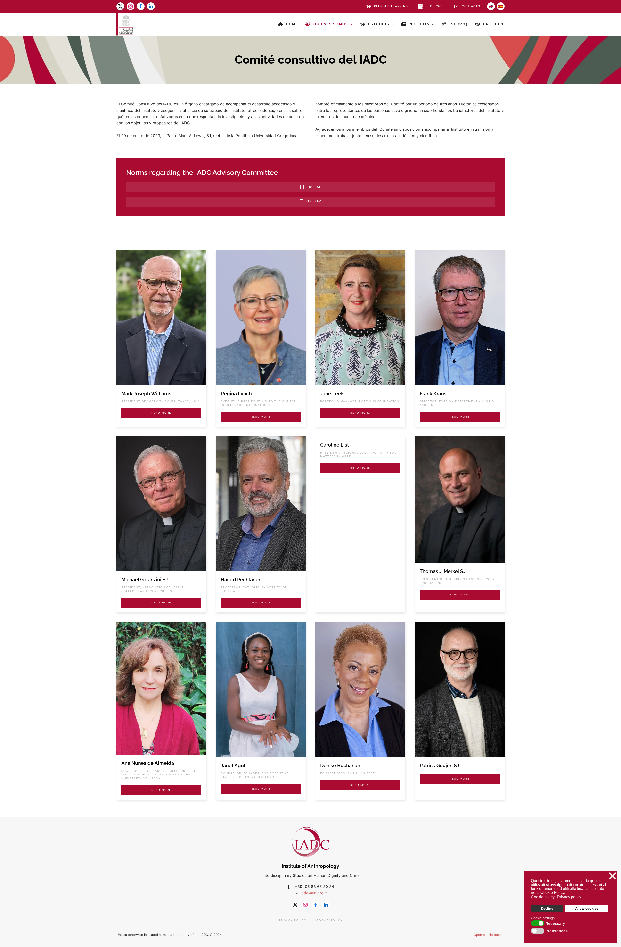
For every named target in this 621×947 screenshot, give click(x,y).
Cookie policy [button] (543, 897)
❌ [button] (612, 876)
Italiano (314, 201)
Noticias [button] (419, 24)
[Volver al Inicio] (124, 24)
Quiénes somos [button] (330, 24)
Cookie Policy (329, 920)
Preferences (556, 931)
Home (292, 24)
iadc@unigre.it (314, 892)
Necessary (555, 924)
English (314, 187)
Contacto (471, 6)
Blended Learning (391, 6)
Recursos (435, 6)
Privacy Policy (292, 920)
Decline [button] (547, 908)
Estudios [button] (378, 24)
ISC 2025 (459, 24)
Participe (494, 24)
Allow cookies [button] (586, 908)
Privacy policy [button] (569, 897)
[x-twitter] (120, 6)
